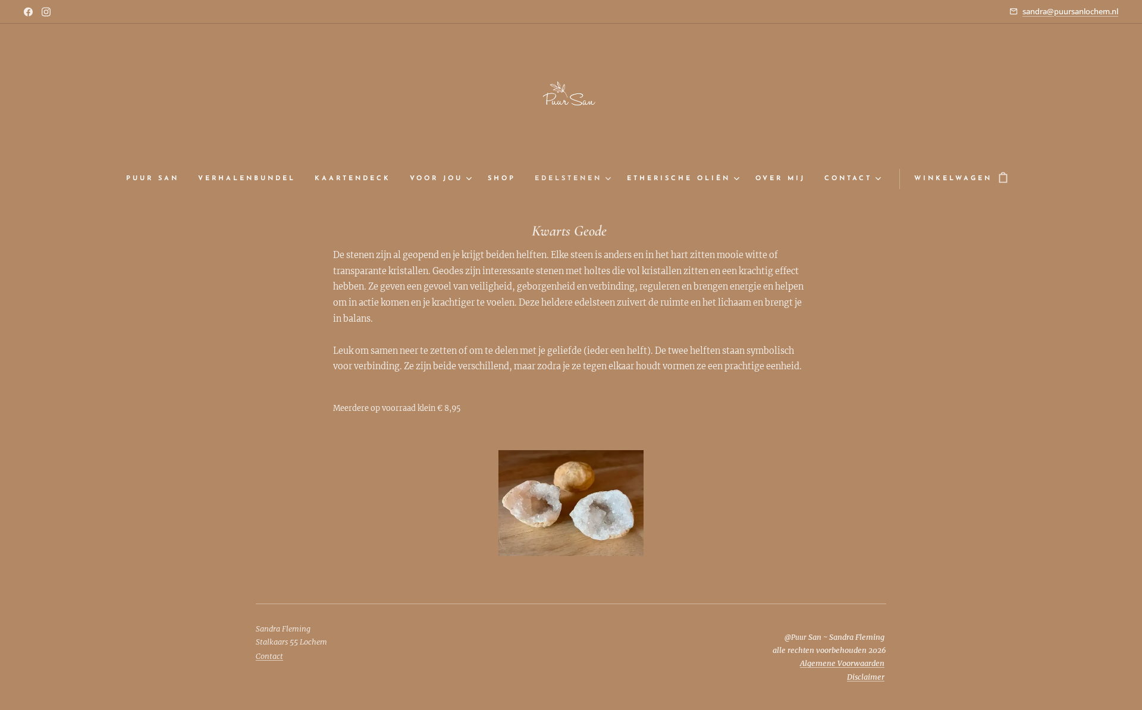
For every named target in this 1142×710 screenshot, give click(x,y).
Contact (269, 656)
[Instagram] (46, 12)
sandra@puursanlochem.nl (1070, 11)
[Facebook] (28, 12)
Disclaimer (865, 677)
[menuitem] (157, 179)
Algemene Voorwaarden (842, 663)
